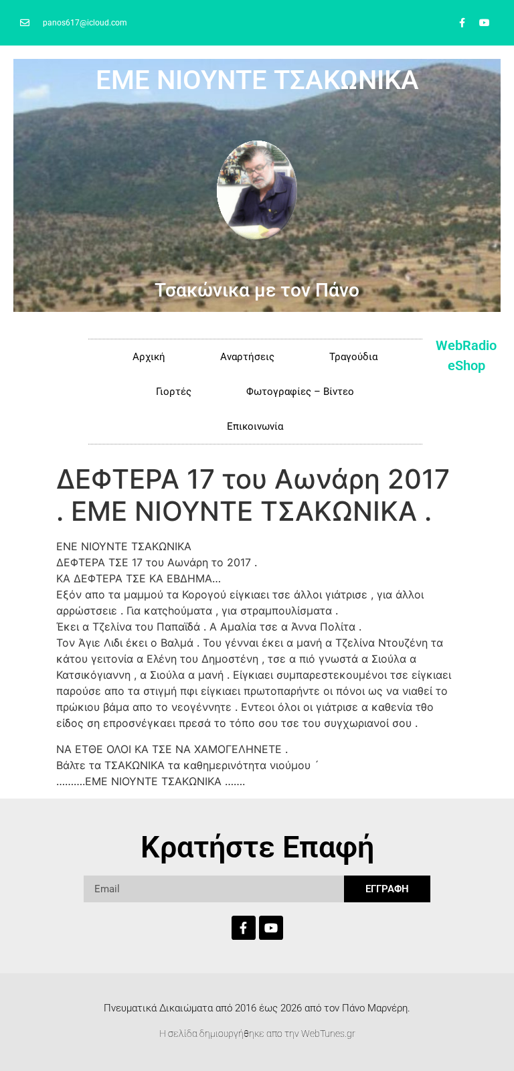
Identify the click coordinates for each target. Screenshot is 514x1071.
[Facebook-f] (462, 22)
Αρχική (149, 357)
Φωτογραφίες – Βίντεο (300, 392)
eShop (466, 365)
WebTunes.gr (328, 1033)
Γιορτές (173, 392)
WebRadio (466, 345)
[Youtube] (484, 22)
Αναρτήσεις (247, 357)
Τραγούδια (353, 357)
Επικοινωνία (255, 426)
